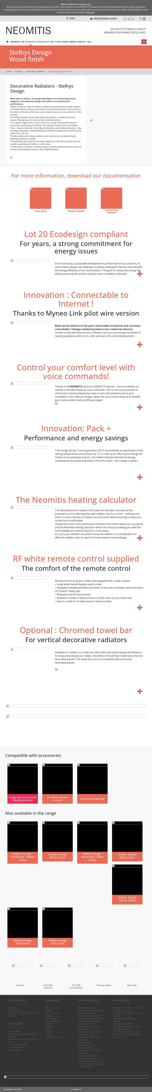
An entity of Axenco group (127, 29)
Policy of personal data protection (23, 1034)
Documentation (52, 1021)
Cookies (12, 1036)
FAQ (89, 42)
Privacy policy (14, 1031)
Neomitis (15, 42)
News (65, 42)
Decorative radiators (35, 71)
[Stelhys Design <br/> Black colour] (127, 841)
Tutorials (49, 1024)
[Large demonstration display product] (22, 784)
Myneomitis (51, 1018)
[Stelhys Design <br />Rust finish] (57, 927)
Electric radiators (85, 1042)
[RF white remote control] (57, 784)
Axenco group (14, 1050)
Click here (90, 12)
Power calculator (85, 1066)
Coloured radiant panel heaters (92, 1064)
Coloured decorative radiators (91, 1061)
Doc (52, 42)
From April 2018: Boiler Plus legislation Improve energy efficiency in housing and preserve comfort (125, 1018)
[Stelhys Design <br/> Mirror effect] (127, 884)
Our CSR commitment (17, 1044)
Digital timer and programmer (91, 1018)
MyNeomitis (43, 42)
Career (72, 42)
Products (30, 42)
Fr (140, 18)
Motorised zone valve (87, 1026)
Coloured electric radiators (90, 1058)
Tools (58, 42)
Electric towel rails (86, 1007)
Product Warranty (53, 1037)
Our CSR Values (53, 1013)
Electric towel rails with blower (91, 1010)
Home (8, 71)
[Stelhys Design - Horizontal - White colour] (22, 842)
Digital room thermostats (89, 1015)
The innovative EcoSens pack (126, 1032)
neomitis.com (85, 4)
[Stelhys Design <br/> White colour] (57, 841)
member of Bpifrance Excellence (125, 32)
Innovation (50, 1026)
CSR (22, 42)
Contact (81, 42)
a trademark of (76, 1089)
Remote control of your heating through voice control (127, 1009)
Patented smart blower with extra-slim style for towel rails (128, 1027)
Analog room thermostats (89, 1021)
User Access (13, 1007)
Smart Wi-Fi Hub (85, 1029)
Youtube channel (16, 1047)
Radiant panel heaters (88, 1045)
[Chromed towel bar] (92, 784)
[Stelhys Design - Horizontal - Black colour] (92, 842)
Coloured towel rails (87, 1056)
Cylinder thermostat (87, 1024)
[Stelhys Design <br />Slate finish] (22, 927)
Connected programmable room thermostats (90, 1033)
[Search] (144, 41)
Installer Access (15, 1010)
